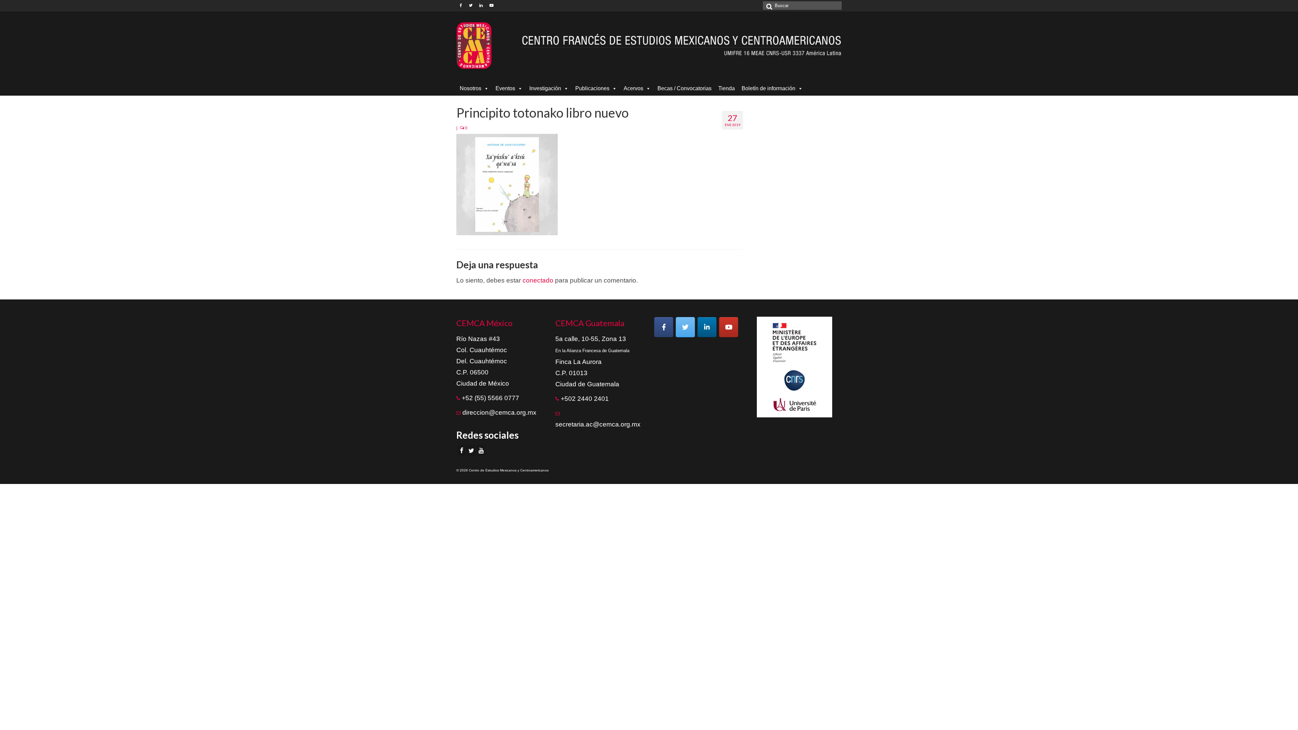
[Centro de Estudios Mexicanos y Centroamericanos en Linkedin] (707, 327)
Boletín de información (768, 88)
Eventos (505, 88)
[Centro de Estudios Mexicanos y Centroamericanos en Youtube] (728, 327)
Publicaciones (592, 88)
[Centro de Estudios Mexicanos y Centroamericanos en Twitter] (685, 327)
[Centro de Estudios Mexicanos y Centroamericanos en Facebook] (663, 327)
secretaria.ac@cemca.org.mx (598, 424)
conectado (538, 280)
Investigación (545, 88)
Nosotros (470, 88)
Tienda (726, 88)
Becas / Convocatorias (684, 88)
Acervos (633, 88)
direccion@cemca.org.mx (499, 412)
